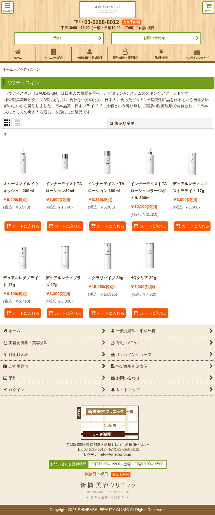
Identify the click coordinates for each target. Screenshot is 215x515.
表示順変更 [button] (124, 123)
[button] (7, 7)
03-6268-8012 (101, 22)
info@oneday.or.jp (115, 454)
